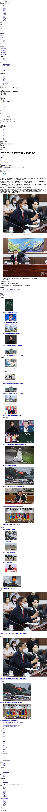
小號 (5, 173)
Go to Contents (3, 0)
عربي (4, 793)
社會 (1, 31)
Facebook (4, 18)
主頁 (1, 728)
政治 (1, 26)
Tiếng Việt (5, 796)
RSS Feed (4, 20)
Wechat (4, 17)
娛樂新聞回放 (3, 50)
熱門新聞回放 (3, 48)
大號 (5, 176)
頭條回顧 (2, 46)
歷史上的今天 (3, 54)
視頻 (1, 43)
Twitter (4, 19)
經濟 (1, 28)
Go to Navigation (9, 0)
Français (4, 795)
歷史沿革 (4, 80)
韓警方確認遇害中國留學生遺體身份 (10, 726)
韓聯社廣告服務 (6, 65)
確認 (1, 149)
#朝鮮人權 (2, 89)
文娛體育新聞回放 (6, 760)
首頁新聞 (2, 681)
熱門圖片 (2, 527)
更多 (1, 526)
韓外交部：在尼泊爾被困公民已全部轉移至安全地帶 (11, 702)
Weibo (4, 16)
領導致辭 (4, 79)
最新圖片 (4, 40)
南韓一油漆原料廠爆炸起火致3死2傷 (7, 588)
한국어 (4, 789)
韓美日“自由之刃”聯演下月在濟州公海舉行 (11, 725)
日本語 (4, 792)
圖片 (1, 39)
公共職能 (4, 78)
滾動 (1, 24)
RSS (3, 69)
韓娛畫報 (4, 41)
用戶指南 (4, 84)
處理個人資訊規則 (4, 798)
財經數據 (4, 59)
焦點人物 (4, 58)
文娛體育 (2, 33)
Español (4, 794)
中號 (5, 174)
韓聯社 (1, 90)
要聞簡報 (4, 765)
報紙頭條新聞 (3, 52)
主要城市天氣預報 (6, 64)
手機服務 (4, 70)
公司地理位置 (5, 83)
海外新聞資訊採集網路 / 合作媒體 (9, 81)
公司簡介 (4, 77)
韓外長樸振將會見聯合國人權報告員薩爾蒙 (11, 289)
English (4, 791)
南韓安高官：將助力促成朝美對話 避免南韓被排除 (13, 722)
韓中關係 (2, 37)
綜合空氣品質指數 (4, 101)
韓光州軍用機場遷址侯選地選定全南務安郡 (9, 720)
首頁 (4, 75)
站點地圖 (4, 71)
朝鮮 (1, 35)
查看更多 (4, 94)
